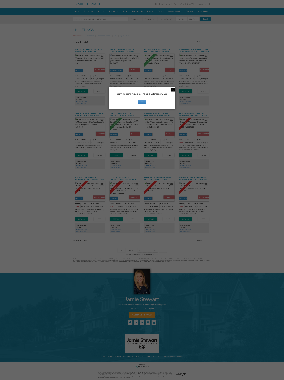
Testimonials (137, 11)
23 (155, 250)
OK (142, 102)
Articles (101, 11)
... (149, 250)
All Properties (78, 36)
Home (76, 11)
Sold (115, 36)
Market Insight (174, 11)
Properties (88, 11)
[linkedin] (136, 322)
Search (205, 19)
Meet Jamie (203, 11)
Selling (161, 11)
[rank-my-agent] (154, 322)
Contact (189, 11)
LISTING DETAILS (81, 91)
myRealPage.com (142, 366)
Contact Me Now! (142, 314)
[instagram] (148, 322)
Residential (90, 36)
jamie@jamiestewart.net (195, 4)
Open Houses (125, 36)
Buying (150, 11)
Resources (113, 11)
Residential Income (104, 36)
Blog (125, 11)
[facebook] (130, 322)
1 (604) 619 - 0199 (81, 101)
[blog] (142, 322)
